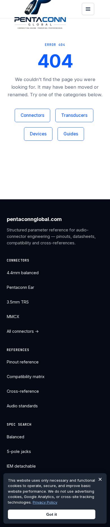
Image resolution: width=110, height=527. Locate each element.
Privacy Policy (45, 502)
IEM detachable (21, 466)
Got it (51, 514)
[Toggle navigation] (88, 9)
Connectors (32, 115)
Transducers (74, 115)
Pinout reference (23, 361)
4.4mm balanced (23, 272)
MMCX (13, 316)
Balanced (15, 436)
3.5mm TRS (18, 302)
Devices (38, 134)
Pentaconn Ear (20, 287)
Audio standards (22, 405)
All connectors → (23, 331)
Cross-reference (23, 391)
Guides (70, 134)
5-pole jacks (19, 451)
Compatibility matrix (26, 376)
